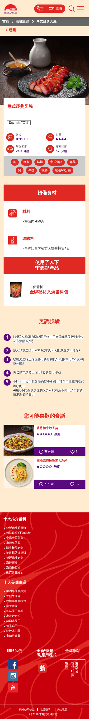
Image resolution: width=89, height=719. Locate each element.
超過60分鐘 (63, 170)
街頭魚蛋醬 (13, 543)
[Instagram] (13, 676)
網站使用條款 (27, 709)
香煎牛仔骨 (13, 596)
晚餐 (26, 162)
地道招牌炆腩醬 (16, 553)
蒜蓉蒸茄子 (13, 621)
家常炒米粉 (13, 616)
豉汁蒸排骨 (13, 631)
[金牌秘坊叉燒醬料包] (40, 296)
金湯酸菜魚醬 (14, 538)
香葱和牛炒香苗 (47, 428)
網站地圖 (62, 709)
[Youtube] (13, 687)
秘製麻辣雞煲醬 (16, 528)
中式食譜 (56, 162)
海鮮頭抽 (12, 562)
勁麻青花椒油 (14, 572)
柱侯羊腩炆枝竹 (16, 601)
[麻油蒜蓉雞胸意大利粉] (19, 472)
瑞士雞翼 (12, 606)
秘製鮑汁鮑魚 (14, 557)
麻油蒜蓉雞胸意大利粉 (52, 460)
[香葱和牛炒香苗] (19, 440)
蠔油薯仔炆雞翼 (16, 591)
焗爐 (40, 162)
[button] (72, 8)
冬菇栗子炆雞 (14, 611)
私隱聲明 (45, 709)
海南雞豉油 (13, 567)
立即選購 (55, 8)
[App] (42, 668)
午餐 (31, 170)
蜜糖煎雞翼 (13, 636)
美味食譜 (22, 21)
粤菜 (73, 162)
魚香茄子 (12, 626)
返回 (13, 30)
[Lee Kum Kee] (10, 10)
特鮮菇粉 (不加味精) (19, 533)
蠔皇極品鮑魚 (14, 548)
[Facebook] (13, 664)
